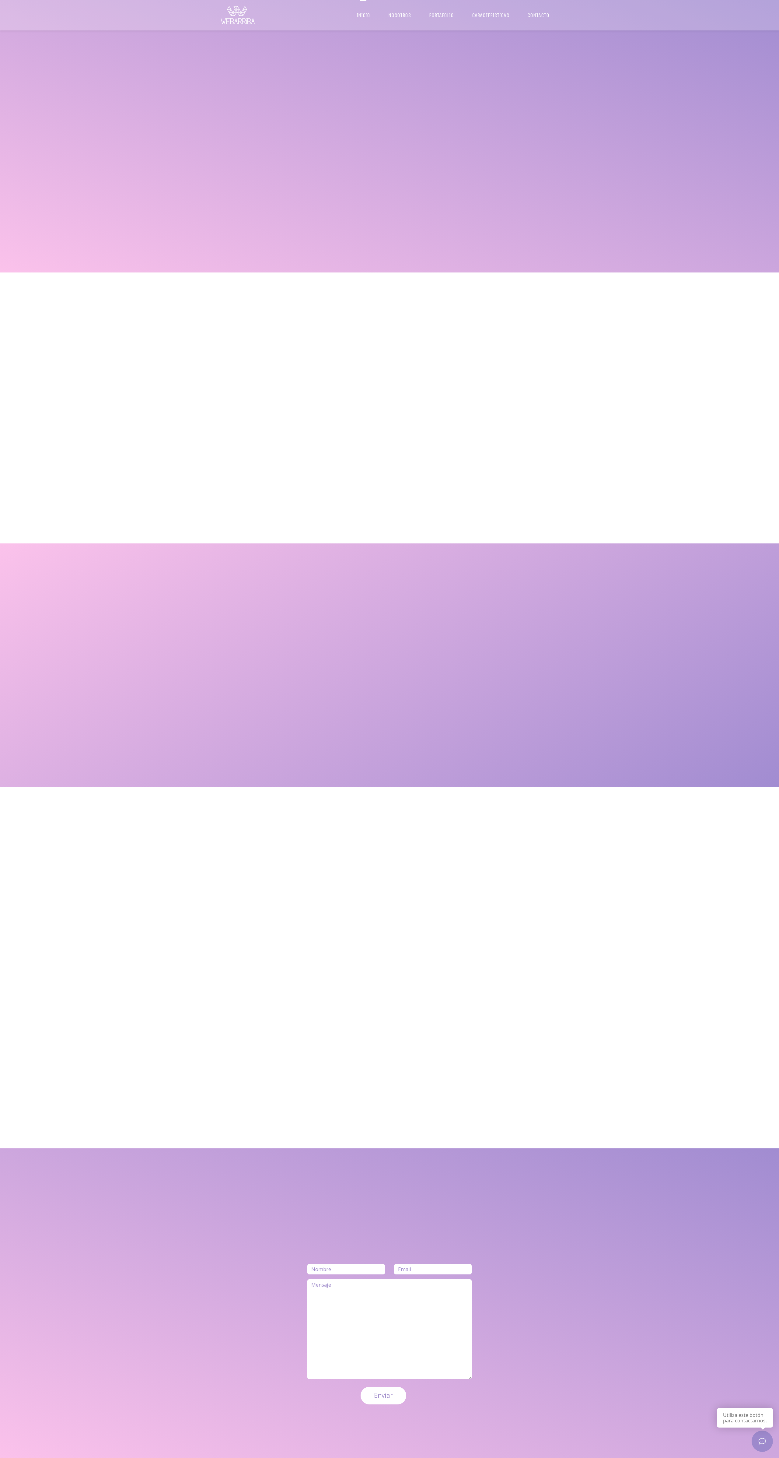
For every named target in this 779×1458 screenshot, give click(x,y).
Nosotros (399, 15)
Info (240, 174)
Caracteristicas (490, 15)
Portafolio (441, 15)
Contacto (538, 15)
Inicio (363, 15)
